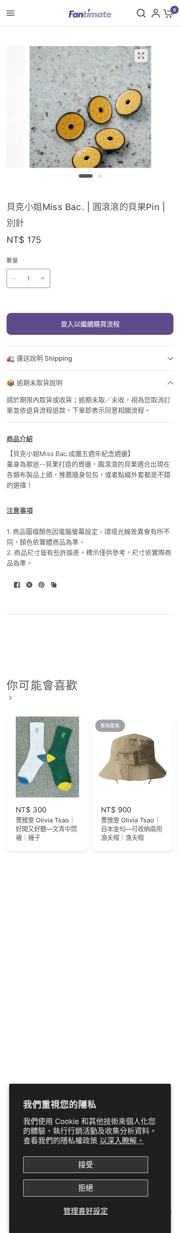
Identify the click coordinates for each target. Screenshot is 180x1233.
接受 (85, 1164)
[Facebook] (17, 585)
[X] (29, 585)
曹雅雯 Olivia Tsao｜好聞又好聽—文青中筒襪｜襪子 (46, 828)
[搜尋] (141, 13)
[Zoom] (140, 55)
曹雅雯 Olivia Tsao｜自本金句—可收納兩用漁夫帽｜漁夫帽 (131, 828)
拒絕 (85, 1188)
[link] (9, 697)
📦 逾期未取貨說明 (34, 383)
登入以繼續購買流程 (90, 324)
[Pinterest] (41, 585)
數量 (12, 259)
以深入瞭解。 (122, 1140)
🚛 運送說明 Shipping (39, 358)
